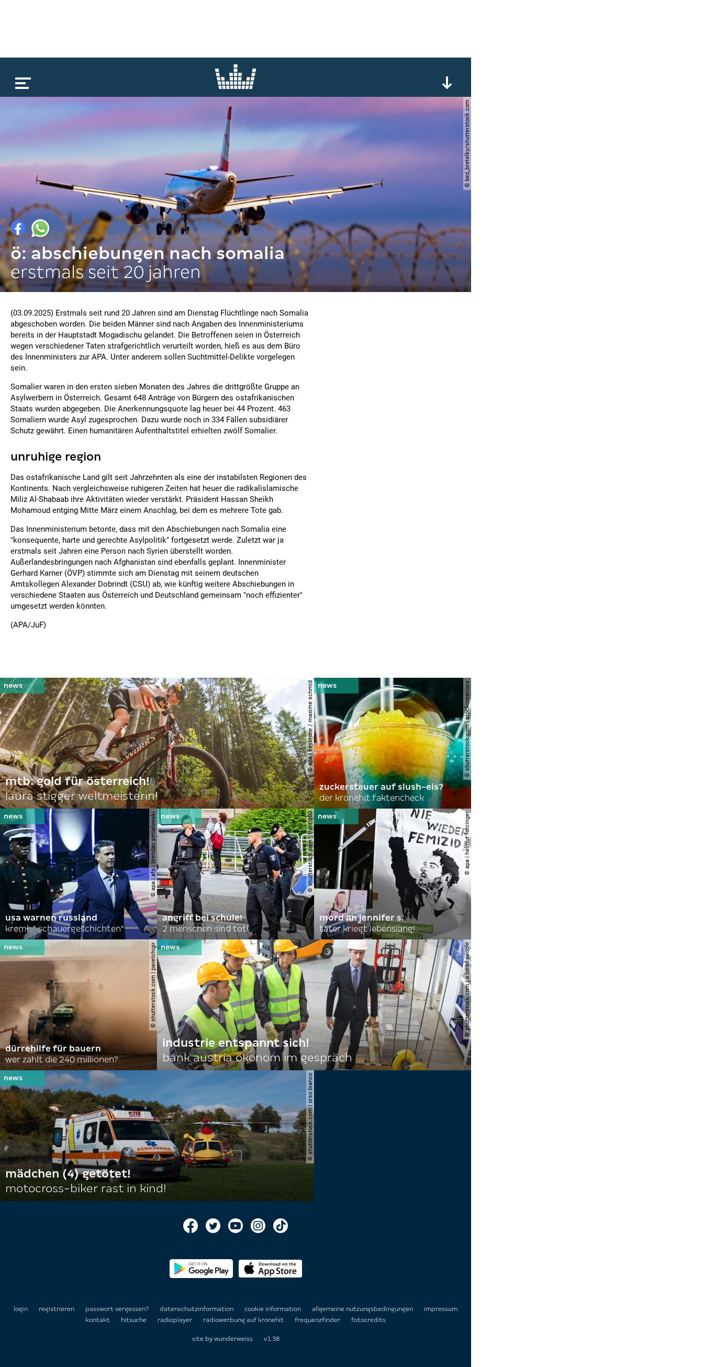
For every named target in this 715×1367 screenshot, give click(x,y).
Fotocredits (368, 1320)
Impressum (440, 1309)
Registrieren (56, 1309)
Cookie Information (273, 1309)
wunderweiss (233, 1338)
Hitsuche (134, 1320)
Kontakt (98, 1320)
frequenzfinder (318, 1320)
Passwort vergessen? (117, 1309)
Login (21, 1309)
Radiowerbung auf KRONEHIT (244, 1320)
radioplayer (176, 1320)
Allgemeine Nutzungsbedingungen (363, 1309)
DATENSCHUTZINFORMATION (197, 1309)
